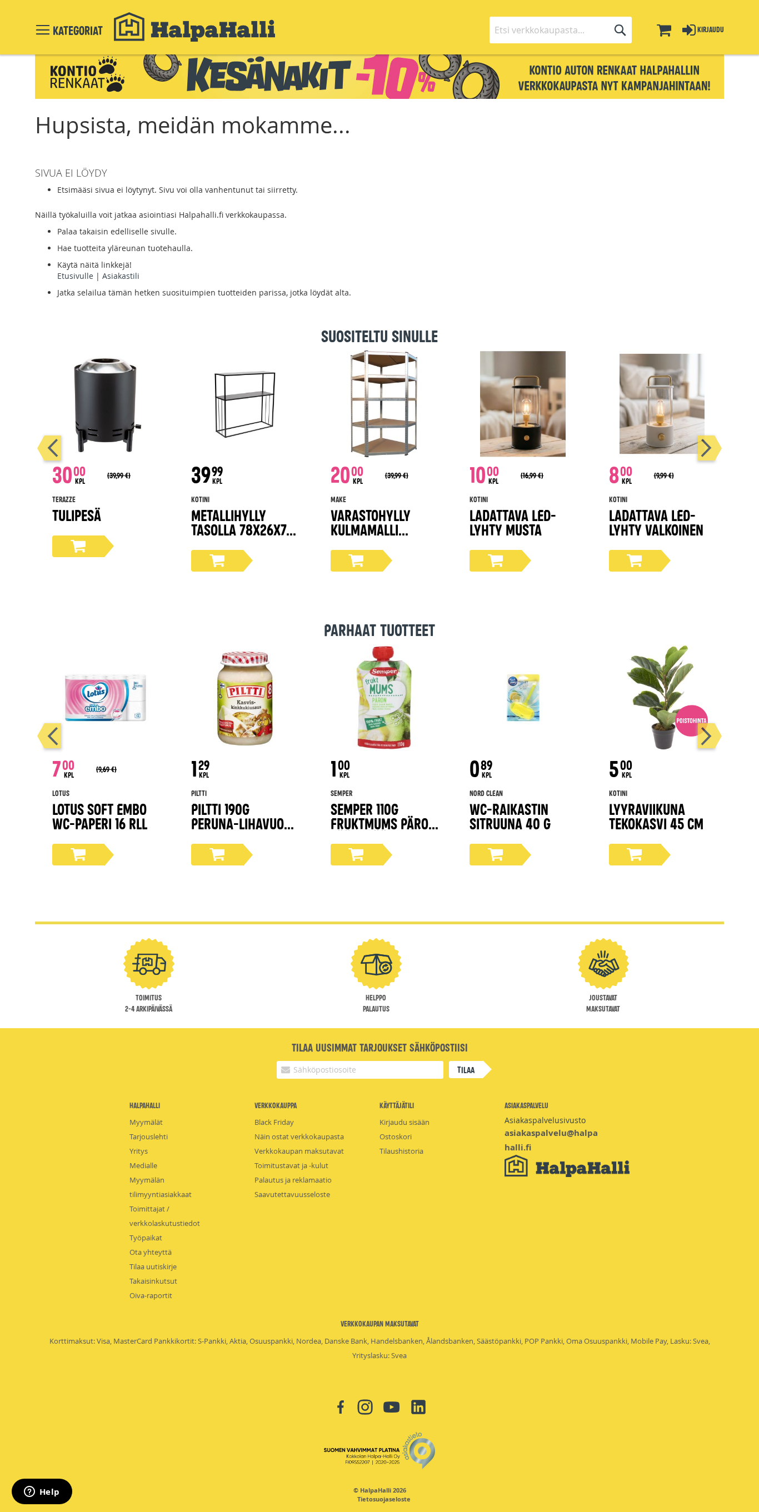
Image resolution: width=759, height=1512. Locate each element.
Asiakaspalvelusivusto (545, 1120)
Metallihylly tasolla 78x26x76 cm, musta (242, 529)
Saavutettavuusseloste (292, 1194)
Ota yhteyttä (150, 1252)
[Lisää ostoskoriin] (78, 546)
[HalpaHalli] (194, 27)
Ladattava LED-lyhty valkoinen (656, 522)
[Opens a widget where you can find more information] (41, 1492)
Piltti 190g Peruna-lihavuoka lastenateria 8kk (244, 822)
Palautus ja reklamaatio (293, 1180)
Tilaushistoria (401, 1151)
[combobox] (561, 30)
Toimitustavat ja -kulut (291, 1165)
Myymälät (146, 1122)
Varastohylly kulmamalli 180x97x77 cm (371, 529)
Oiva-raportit (150, 1295)
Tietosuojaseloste (384, 1499)
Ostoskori (395, 1136)
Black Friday (274, 1122)
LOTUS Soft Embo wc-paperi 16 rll (99, 815)
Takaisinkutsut (153, 1281)
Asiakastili (120, 276)
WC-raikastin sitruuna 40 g (510, 815)
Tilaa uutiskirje (153, 1266)
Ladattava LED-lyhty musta (513, 522)
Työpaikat (145, 1238)
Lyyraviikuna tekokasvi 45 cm (656, 815)
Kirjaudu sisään (404, 1122)
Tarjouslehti (148, 1136)
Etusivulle (75, 276)
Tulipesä (76, 515)
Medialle (143, 1165)
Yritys (138, 1151)
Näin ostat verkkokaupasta (299, 1136)
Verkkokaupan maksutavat (299, 1151)
